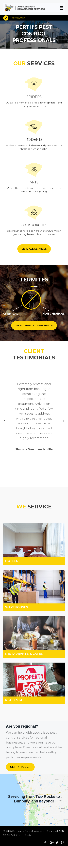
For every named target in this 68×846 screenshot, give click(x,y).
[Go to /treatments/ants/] (34, 177)
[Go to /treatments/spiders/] (34, 92)
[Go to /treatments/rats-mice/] (34, 134)
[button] (34, 248)
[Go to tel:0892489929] (22, 18)
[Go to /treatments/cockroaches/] (34, 220)
